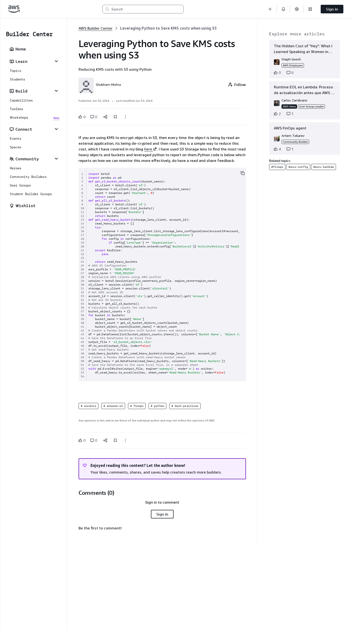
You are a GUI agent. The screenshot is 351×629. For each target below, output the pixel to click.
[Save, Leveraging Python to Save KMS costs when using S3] (115, 117)
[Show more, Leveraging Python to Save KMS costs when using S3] (125, 116)
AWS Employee (293, 65)
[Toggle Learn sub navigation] (56, 61)
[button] (270, 9)
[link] (168, 28)
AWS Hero (289, 106)
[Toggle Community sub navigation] (56, 158)
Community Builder (295, 142)
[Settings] (297, 9)
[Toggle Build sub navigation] (56, 91)
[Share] (105, 116)
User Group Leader (311, 106)
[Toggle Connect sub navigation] (56, 129)
